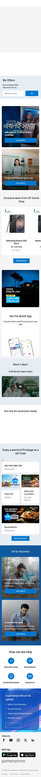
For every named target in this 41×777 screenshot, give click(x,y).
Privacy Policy (25, 774)
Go (32, 93)
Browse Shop (21, 261)
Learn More (20, 140)
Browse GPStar (20, 538)
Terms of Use (14, 774)
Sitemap (4, 774)
